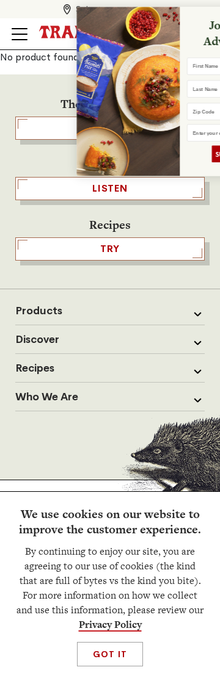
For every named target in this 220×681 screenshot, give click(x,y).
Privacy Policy (110, 625)
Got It (110, 654)
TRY (110, 248)
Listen (110, 188)
